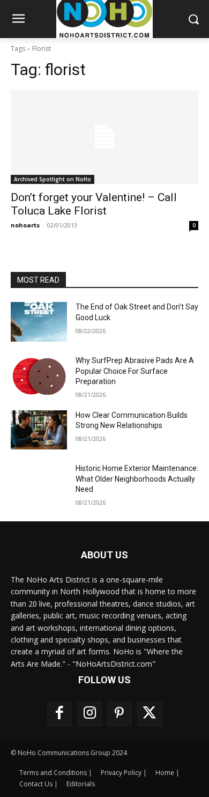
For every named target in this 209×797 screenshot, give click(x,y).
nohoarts (25, 225)
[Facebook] (59, 714)
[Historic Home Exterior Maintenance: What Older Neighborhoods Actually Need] (39, 483)
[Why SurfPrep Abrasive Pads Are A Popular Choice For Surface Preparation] (39, 375)
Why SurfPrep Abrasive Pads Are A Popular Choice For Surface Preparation (135, 371)
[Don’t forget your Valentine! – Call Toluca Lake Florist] (104, 137)
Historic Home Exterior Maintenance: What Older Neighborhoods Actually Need (137, 478)
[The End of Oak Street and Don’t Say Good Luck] (39, 322)
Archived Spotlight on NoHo (52, 179)
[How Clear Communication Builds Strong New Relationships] (39, 430)
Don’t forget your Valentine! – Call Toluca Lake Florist (94, 204)
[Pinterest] (119, 714)
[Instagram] (89, 714)
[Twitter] (149, 714)
